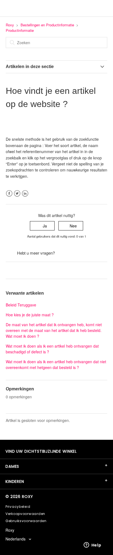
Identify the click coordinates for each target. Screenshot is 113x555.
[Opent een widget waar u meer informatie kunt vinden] (92, 545)
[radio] (42, 226)
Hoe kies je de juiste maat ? (30, 314)
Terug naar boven (21, 270)
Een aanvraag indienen (76, 253)
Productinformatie (20, 30)
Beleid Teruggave (21, 305)
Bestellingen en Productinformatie (47, 24)
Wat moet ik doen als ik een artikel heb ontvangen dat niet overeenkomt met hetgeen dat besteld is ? (56, 364)
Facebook (9, 193)
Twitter (17, 193)
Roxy (10, 24)
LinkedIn (25, 193)
